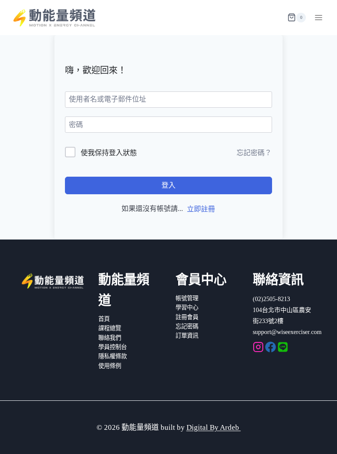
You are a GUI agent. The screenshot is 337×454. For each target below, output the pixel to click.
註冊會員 (187, 317)
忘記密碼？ (254, 152)
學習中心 (187, 307)
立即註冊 (201, 209)
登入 (168, 185)
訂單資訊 (187, 335)
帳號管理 (187, 298)
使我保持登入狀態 (109, 152)
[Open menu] (318, 17)
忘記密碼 (187, 326)
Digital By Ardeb (213, 427)
